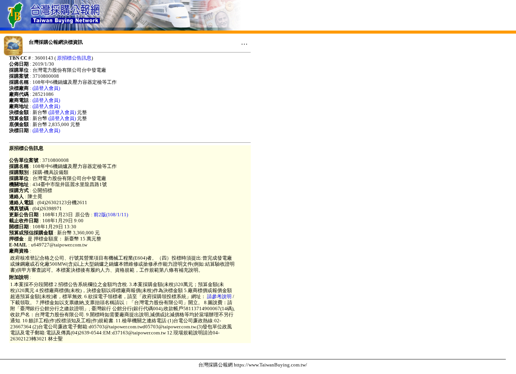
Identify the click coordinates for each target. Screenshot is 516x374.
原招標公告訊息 (74, 58)
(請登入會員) (46, 88)
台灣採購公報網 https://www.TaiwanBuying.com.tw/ (252, 365)
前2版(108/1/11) (111, 214)
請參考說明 (219, 296)
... (244, 42)
